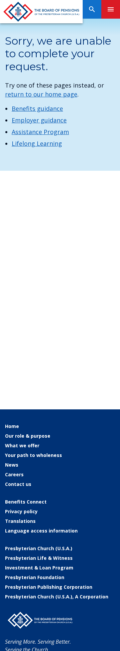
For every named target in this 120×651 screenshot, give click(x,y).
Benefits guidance (37, 108)
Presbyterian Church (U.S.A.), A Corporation (56, 596)
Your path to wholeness (33, 455)
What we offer (22, 445)
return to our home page (41, 94)
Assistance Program (40, 132)
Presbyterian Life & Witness (39, 558)
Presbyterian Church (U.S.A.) (38, 548)
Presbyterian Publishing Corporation (48, 587)
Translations (20, 521)
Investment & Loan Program (39, 567)
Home (12, 426)
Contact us (18, 484)
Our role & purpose (27, 436)
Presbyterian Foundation (34, 577)
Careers (14, 474)
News (11, 465)
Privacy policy (21, 511)
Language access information (41, 531)
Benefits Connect (26, 502)
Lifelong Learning (37, 143)
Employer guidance (39, 120)
